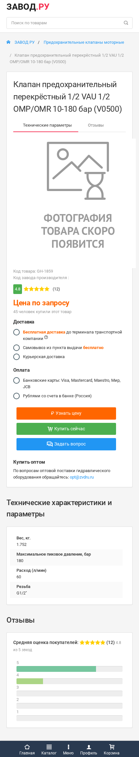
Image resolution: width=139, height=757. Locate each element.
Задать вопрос (70, 443)
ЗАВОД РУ (24, 42)
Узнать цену (66, 413)
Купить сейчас (69, 428)
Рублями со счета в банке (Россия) (57, 395)
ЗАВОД (27, 7)
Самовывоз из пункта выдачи (63, 347)
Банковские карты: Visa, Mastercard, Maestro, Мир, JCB (72, 383)
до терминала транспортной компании (72, 335)
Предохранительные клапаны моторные (84, 42)
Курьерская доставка (44, 356)
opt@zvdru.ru (82, 477)
